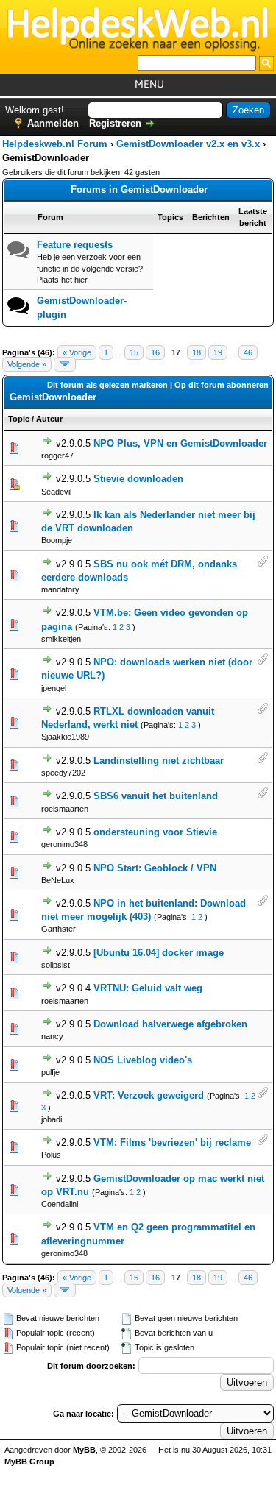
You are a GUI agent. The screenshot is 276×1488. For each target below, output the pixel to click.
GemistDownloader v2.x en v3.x (188, 143)
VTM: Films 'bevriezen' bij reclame (172, 1142)
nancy (52, 1036)
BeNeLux (57, 880)
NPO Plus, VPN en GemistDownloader (180, 443)
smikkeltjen (61, 638)
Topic (18, 418)
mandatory (60, 589)
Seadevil (56, 491)
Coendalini (59, 1204)
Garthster (58, 928)
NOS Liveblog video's (142, 1060)
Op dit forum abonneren (221, 384)
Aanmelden (53, 123)
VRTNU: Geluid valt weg (147, 987)
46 (248, 352)
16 (155, 352)
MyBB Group (29, 1461)
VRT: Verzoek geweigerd (148, 1095)
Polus (51, 1154)
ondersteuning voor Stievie (155, 831)
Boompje (56, 540)
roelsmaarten (64, 808)
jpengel (53, 688)
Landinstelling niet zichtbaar (158, 760)
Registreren (115, 123)
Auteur (49, 418)
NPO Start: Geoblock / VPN (154, 868)
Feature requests (75, 244)
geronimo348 (64, 844)
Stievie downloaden (138, 478)
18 (196, 352)
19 (217, 352)
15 (134, 352)
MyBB (84, 1449)
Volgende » (26, 364)
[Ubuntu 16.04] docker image (158, 952)
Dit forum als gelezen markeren (107, 384)
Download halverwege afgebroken (170, 1024)
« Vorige (77, 352)
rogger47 (57, 455)
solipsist (55, 964)
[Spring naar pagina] (65, 364)
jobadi (51, 1119)
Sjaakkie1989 (65, 736)
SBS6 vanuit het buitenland (155, 795)
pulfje (50, 1072)
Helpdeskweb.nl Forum (54, 143)
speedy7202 (63, 772)
